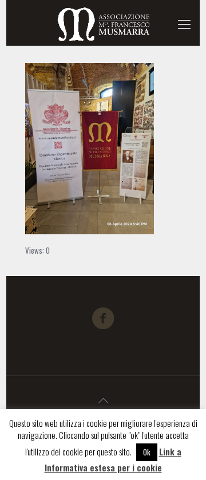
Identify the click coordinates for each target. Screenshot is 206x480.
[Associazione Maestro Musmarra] (103, 23)
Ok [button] (146, 452)
